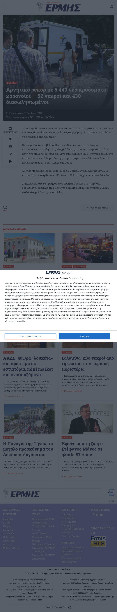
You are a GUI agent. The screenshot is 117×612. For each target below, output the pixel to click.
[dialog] (58, 306)
